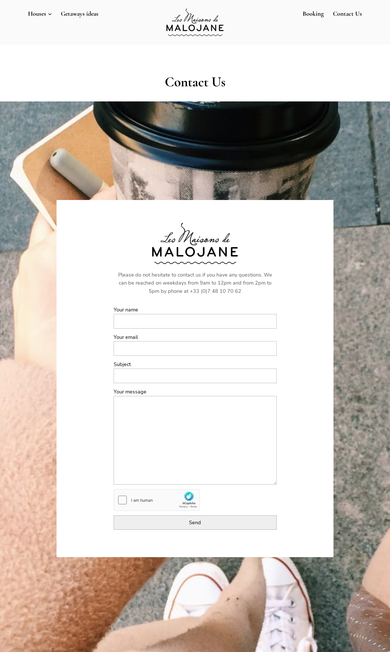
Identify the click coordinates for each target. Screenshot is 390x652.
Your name (126, 309)
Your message (130, 391)
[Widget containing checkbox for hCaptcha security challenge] (157, 500)
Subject (122, 364)
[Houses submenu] (50, 13)
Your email (126, 337)
